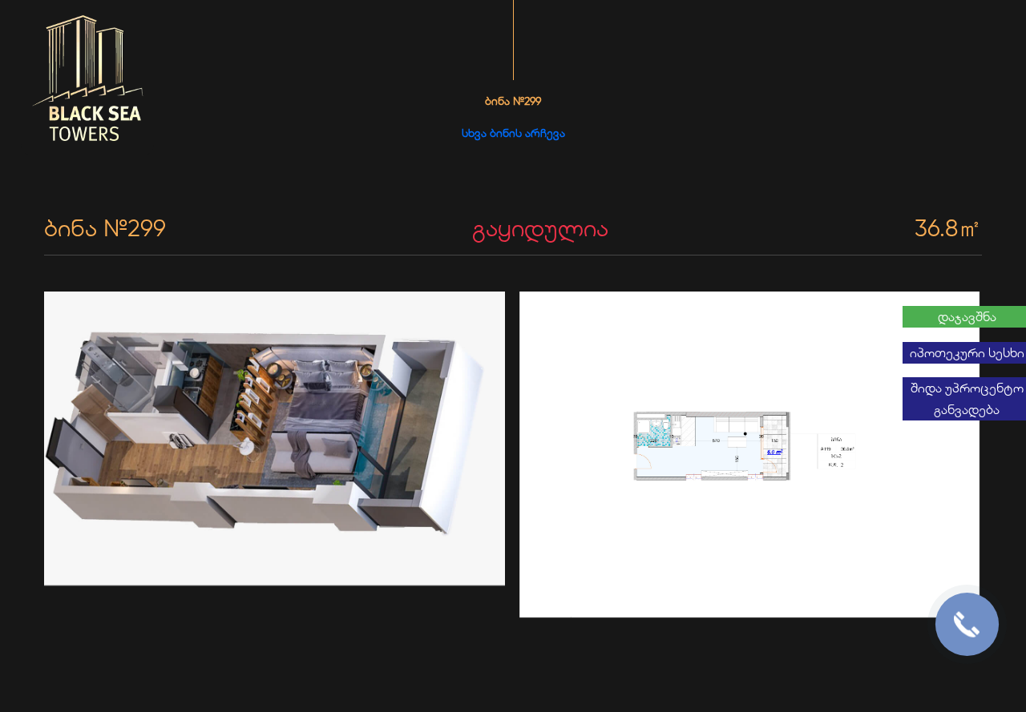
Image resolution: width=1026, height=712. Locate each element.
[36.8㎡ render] (275, 440)
